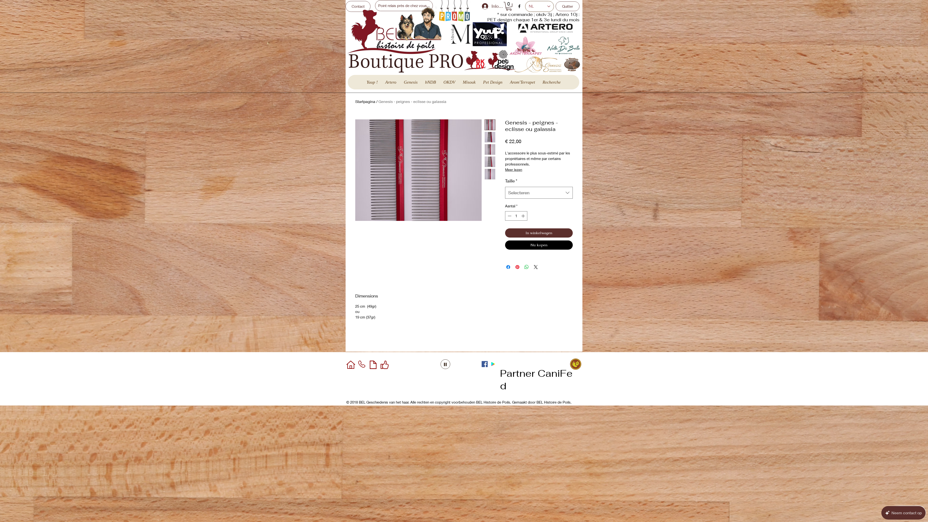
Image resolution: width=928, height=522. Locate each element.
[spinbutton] (516, 215)
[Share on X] (536, 267)
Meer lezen (513, 169)
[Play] (445, 364)
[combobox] (539, 193)
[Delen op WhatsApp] (526, 267)
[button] (509, 6)
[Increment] (523, 215)
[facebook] (519, 6)
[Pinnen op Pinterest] (517, 267)
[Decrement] (509, 215)
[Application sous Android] (493, 364)
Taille (511, 180)
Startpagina (365, 101)
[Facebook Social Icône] (485, 364)
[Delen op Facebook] (508, 267)
